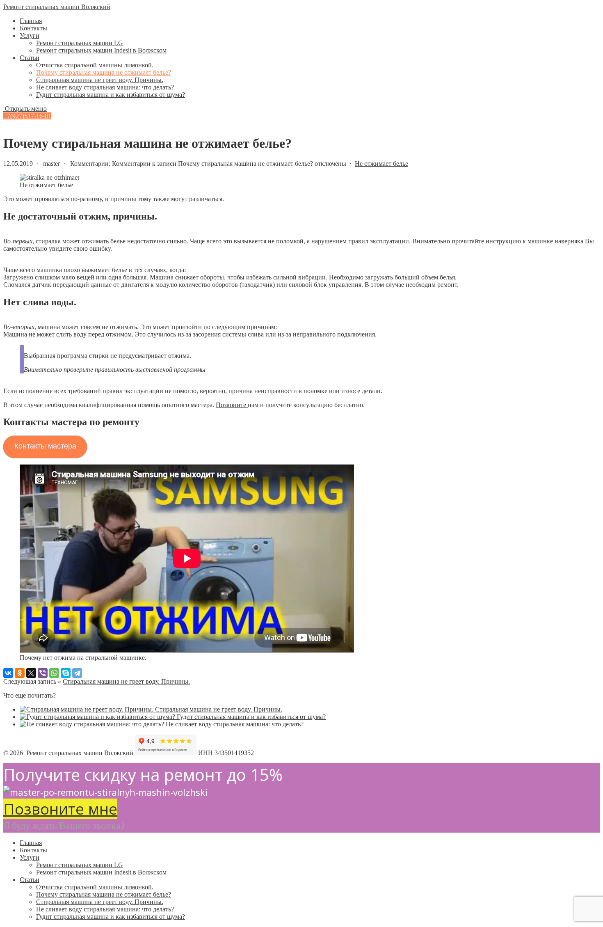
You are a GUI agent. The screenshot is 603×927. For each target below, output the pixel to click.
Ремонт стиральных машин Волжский (56, 6)
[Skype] (66, 673)
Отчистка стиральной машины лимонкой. (94, 65)
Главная (31, 20)
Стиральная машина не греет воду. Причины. (99, 79)
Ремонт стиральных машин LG (79, 42)
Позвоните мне (60, 809)
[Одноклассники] (20, 673)
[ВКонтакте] (8, 673)
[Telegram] (77, 673)
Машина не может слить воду (45, 334)
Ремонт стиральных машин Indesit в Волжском (101, 50)
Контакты (33, 28)
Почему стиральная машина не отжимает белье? (103, 72)
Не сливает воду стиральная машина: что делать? (105, 87)
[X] (31, 673)
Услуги (29, 35)
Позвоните (232, 404)
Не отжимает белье (381, 163)
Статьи (29, 57)
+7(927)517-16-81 (27, 115)
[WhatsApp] (54, 673)
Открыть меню (25, 108)
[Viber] (43, 673)
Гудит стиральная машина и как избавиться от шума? (110, 94)
